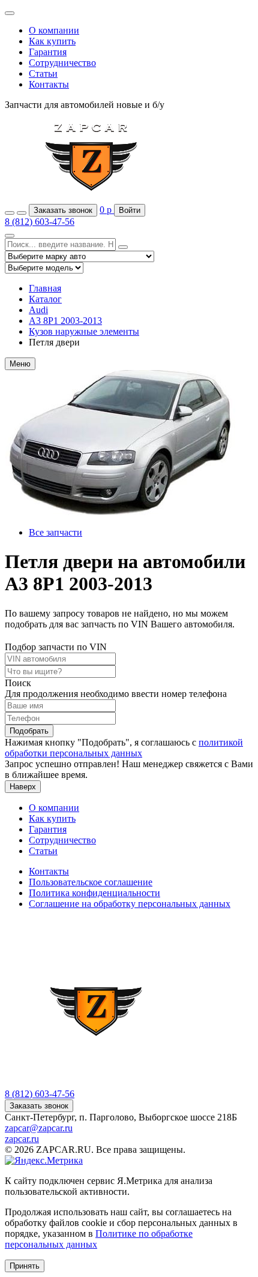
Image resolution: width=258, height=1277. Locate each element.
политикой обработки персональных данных (124, 747)
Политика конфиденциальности (94, 893)
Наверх (23, 786)
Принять (25, 1265)
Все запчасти (55, 532)
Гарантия (48, 52)
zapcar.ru (22, 1139)
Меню (20, 363)
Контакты (49, 84)
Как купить (52, 41)
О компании (54, 30)
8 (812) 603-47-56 (39, 222)
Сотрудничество (62, 63)
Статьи (43, 73)
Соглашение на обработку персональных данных (129, 904)
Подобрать (29, 730)
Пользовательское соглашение (90, 882)
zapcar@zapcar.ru (39, 1128)
